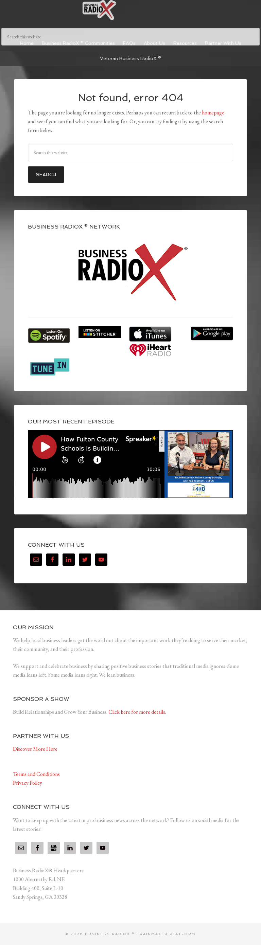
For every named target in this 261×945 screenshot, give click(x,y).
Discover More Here (35, 748)
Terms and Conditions (36, 774)
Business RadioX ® (130, 10)
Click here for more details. (137, 711)
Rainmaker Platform (168, 934)
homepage (213, 112)
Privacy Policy (27, 782)
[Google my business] (54, 848)
